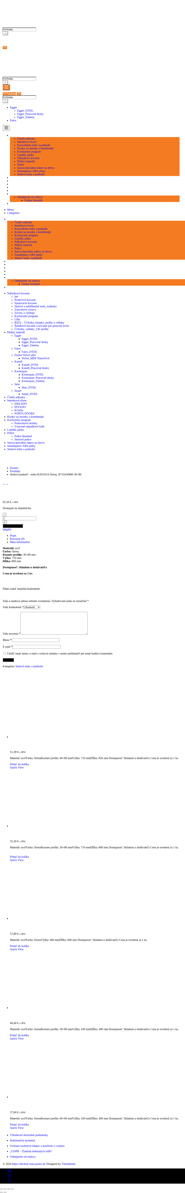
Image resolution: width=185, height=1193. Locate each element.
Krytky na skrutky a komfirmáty (25, 416)
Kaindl (18, 361)
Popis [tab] (13, 535)
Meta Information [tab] (20, 542)
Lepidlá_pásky (15, 429)
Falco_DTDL (29, 351)
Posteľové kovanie (25, 299)
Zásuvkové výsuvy (25, 309)
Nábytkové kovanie (18, 293)
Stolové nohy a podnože (21, 449)
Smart (17, 390)
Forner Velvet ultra (25, 355)
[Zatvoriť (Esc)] (12, 1189)
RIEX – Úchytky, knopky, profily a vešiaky (39, 322)
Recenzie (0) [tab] (17, 538)
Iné (16, 296)
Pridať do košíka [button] (19, 764)
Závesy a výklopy (24, 312)
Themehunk (68, 1163)
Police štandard (23, 436)
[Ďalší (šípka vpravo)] (5, 1192)
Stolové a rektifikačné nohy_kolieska (35, 306)
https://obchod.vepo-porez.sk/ (29, 1163)
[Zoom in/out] (1, 1189)
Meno (7, 639)
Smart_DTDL (30, 394)
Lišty (17, 319)
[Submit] (5, 33)
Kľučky (18, 410)
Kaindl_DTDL (30, 364)
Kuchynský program (26, 316)
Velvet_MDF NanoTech (35, 358)
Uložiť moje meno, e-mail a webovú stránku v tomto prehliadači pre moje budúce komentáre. (60, 653)
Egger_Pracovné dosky (30, 113)
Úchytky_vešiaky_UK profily (31, 329)
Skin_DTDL (29, 387)
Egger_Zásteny (26, 117)
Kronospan (20, 371)
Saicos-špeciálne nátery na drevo (25, 442)
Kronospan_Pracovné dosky (38, 377)
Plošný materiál (16, 332)
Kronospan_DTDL (33, 374)
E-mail (7, 646)
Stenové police (22, 439)
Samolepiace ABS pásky (21, 445)
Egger (13, 107)
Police (10, 432)
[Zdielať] (8, 1189)
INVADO (20, 406)
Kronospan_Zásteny (33, 381)
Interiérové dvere (17, 400)
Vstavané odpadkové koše (29, 426)
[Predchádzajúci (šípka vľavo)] (1, 1192)
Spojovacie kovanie (25, 303)
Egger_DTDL (25, 110)
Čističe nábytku (16, 397)
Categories (13, 212)
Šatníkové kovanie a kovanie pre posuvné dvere (41, 325)
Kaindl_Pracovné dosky (35, 368)
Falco (13, 120)
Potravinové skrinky (25, 423)
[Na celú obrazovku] (5, 1189)
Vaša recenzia (11, 633)
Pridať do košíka (12, 526)
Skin (17, 384)
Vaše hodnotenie (13, 607)
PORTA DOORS (24, 413)
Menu (10, 209)
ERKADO (20, 403)
